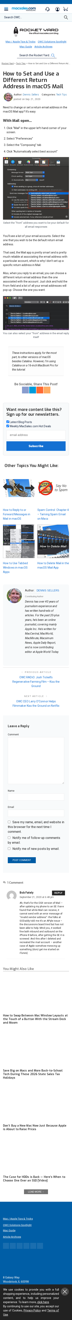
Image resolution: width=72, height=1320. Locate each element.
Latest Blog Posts (20, 422)
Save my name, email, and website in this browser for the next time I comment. (36, 827)
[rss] (62, 658)
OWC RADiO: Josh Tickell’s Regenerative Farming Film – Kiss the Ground (36, 682)
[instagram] (47, 658)
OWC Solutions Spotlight (52, 41)
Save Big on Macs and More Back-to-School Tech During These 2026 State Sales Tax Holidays (33, 1074)
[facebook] (31, 658)
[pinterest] (42, 658)
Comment (13, 734)
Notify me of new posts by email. (35, 849)
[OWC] (36, 31)
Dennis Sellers (31, 94)
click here (43, 1302)
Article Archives (43, 46)
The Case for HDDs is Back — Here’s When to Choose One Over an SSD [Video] (34, 1178)
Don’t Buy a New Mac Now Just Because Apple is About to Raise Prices (34, 1127)
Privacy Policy (32, 1310)
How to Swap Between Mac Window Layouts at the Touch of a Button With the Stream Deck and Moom (35, 1019)
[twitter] (36, 658)
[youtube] (57, 658)
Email (11, 807)
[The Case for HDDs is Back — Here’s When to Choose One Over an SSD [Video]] (36, 1154)
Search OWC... (13, 17)
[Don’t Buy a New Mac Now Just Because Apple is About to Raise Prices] (36, 1103)
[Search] (66, 18)
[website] (26, 658)
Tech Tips (61, 94)
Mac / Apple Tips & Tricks (20, 41)
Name (11, 790)
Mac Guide (26, 46)
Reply (58, 893)
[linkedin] (52, 658)
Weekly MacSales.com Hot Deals (30, 426)
